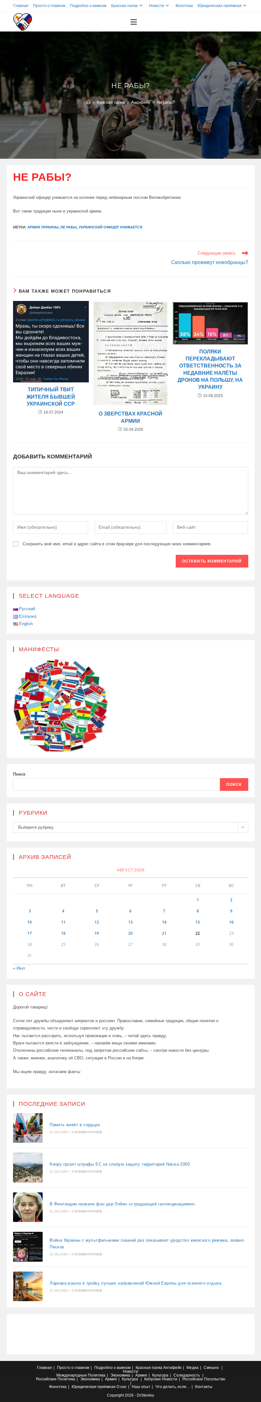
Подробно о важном (88, 5)
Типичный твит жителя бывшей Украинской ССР (50, 397)
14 (164, 922)
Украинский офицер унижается (110, 227)
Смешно (211, 1367)
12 (97, 922)
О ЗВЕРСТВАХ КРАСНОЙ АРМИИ (130, 417)
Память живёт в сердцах (75, 1124)
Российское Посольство (203, 1379)
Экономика (120, 1375)
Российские (46, 1379)
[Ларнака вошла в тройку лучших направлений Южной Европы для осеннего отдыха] (28, 1286)
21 (164, 933)
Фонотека (184, 5)
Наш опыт (141, 1387)
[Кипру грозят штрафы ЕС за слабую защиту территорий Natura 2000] (28, 1167)
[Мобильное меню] (133, 21)
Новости (156, 5)
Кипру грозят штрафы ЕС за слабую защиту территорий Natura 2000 (120, 1164)
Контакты (203, 1387)
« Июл (19, 968)
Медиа (193, 1367)
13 (130, 922)
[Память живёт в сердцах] (28, 1128)
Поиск (19, 774)
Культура (160, 1375)
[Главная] (88, 102)
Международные (71, 1375)
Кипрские (152, 1379)
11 (63, 922)
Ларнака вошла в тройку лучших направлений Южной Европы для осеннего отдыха (136, 1283)
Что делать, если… (172, 1387)
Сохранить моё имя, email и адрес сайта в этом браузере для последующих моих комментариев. (117, 543)
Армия (141, 1375)
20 (130, 933)
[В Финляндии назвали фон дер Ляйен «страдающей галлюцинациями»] (28, 1207)
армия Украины (43, 227)
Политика (96, 1375)
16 (231, 922)
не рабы (68, 227)
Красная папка (124, 5)
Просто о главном (49, 5)
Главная (20, 5)
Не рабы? (166, 102)
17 (29, 933)
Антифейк (172, 1367)
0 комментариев (87, 1132)
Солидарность (186, 1375)
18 (63, 933)
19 (97, 933)
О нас (121, 1387)
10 (29, 922)
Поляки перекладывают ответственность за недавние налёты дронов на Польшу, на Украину (210, 369)
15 (197, 922)
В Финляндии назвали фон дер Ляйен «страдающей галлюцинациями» (122, 1204)
